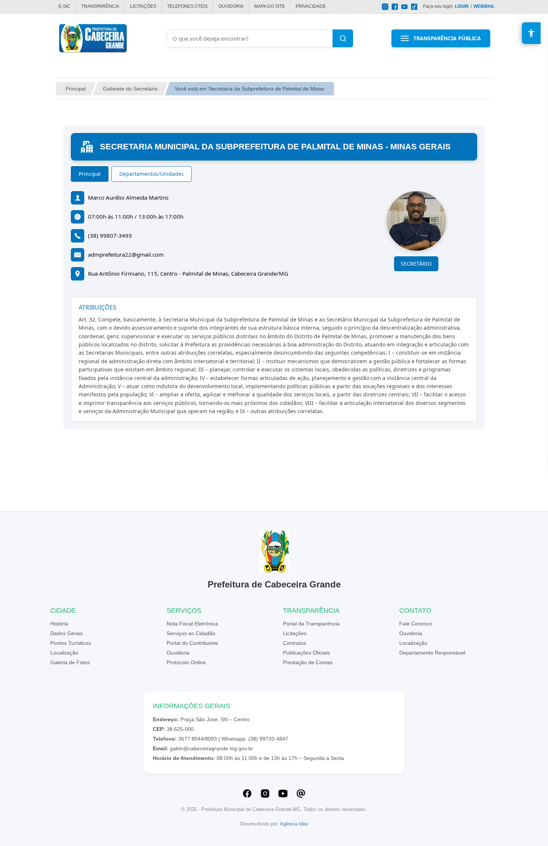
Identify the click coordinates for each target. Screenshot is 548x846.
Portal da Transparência (311, 624)
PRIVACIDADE (311, 6)
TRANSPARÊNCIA (100, 6)
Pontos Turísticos (70, 643)
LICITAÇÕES (143, 6)
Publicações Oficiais (306, 653)
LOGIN (462, 6)
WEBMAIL (484, 6)
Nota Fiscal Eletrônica (192, 624)
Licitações (294, 633)
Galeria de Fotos (70, 662)
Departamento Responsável (432, 653)
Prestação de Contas (308, 662)
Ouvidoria (178, 653)
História (59, 624)
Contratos (294, 643)
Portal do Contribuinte (192, 643)
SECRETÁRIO (416, 263)
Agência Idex (294, 824)
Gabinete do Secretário (130, 89)
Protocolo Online (186, 662)
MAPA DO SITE (269, 6)
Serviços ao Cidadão (191, 633)
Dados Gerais (66, 633)
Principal (76, 89)
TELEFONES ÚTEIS (187, 6)
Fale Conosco (415, 624)
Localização (64, 653)
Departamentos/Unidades (151, 173)
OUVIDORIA (230, 6)
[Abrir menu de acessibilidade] (531, 33)
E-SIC (64, 6)
